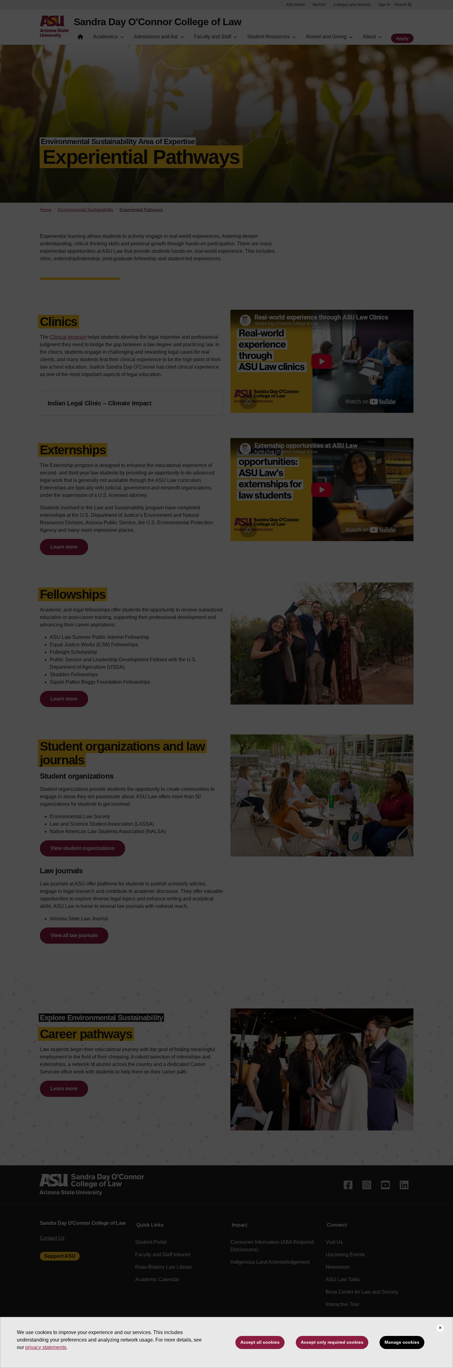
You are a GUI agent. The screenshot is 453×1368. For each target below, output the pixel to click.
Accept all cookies (260, 1342)
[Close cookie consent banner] (440, 1328)
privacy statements (45, 1347)
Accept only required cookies (332, 1342)
